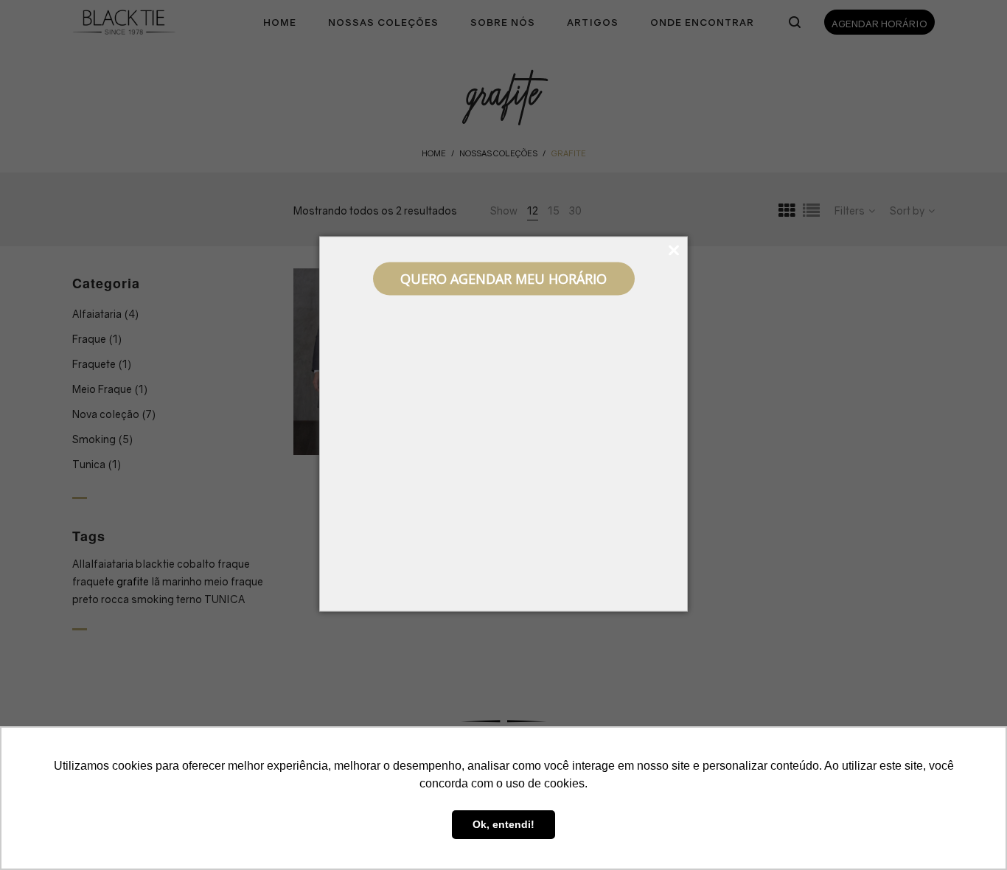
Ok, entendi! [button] (503, 824)
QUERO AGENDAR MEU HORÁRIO (503, 279)
